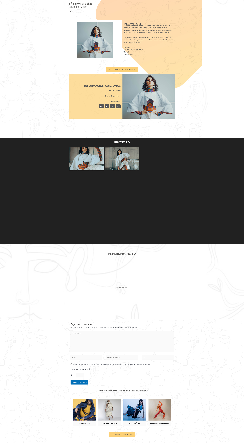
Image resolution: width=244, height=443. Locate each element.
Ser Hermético (134, 423)
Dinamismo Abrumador (159, 423)
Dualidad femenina (109, 423)
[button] (101, 106)
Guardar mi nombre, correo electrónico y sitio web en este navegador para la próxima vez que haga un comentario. (111, 364)
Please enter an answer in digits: (82, 369)
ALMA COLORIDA (84, 423)
